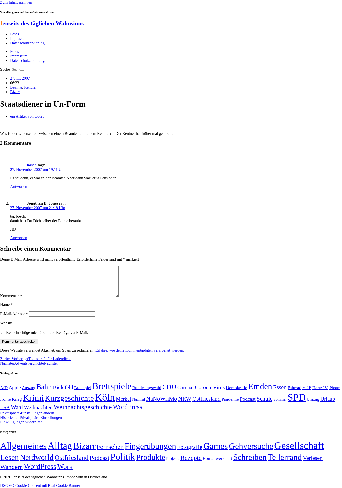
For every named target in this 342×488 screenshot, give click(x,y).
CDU (169, 387)
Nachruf (138, 399)
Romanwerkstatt (217, 458)
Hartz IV (320, 387)
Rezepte (191, 457)
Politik (122, 457)
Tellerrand (285, 457)
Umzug (313, 399)
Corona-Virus (210, 387)
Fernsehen (110, 446)
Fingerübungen (150, 446)
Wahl (17, 407)
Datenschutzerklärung (27, 43)
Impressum (18, 38)
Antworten (18, 186)
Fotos (14, 34)
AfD (4, 387)
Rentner (30, 87)
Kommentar (11, 296)
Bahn (44, 387)
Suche (5, 69)
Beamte (16, 87)
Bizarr (15, 92)
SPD (297, 397)
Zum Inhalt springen (16, 2)
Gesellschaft (299, 445)
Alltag (60, 445)
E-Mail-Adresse (14, 314)
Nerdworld (37, 457)
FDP (306, 387)
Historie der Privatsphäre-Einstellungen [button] (31, 417)
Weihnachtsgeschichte (83, 407)
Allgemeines (23, 446)
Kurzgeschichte (69, 398)
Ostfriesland (206, 398)
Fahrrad (294, 387)
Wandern (11, 466)
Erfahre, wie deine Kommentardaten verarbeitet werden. (139, 350)
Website (6, 323)
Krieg (17, 399)
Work (65, 466)
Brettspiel (82, 387)
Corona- (185, 387)
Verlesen (313, 458)
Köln (105, 397)
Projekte (172, 458)
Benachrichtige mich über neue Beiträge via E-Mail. (47, 332)
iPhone (334, 388)
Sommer (280, 399)
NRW (184, 398)
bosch (32, 165)
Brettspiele (111, 386)
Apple (15, 387)
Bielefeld (63, 387)
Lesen (9, 457)
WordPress (127, 407)
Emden (260, 386)
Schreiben (250, 457)
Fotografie (189, 447)
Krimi (33, 398)
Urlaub (327, 399)
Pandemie (230, 399)
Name (6, 304)
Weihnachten (38, 407)
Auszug (28, 387)
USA (5, 407)
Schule (264, 398)
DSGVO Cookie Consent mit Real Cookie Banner (40, 485)
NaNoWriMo (161, 399)
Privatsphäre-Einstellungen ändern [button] (27, 413)
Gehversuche (251, 446)
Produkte (150, 457)
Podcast (248, 399)
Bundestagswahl (146, 387)
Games (215, 446)
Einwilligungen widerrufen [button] (21, 422)
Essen (280, 387)
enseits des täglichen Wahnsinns (42, 23)
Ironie (5, 399)
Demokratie (236, 387)
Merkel (123, 399)
